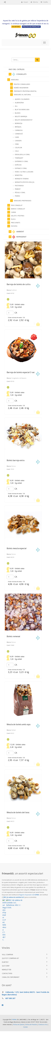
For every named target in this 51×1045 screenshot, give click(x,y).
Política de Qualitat (18, 1024)
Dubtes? (5, 962)
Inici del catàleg (16, 69)
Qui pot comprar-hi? (10, 958)
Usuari (25, 2)
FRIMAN (14, 1019)
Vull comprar (7, 954)
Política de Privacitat (31, 1024)
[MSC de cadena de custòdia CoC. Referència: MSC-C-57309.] (14, 904)
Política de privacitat (31, 27)
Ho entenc (16, 27)
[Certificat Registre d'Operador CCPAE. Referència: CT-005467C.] (4, 920)
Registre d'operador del (29, 895)
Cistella (45, 2)
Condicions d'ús (42, 1024)
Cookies (25, 1027)
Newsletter (6, 970)
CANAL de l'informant (10, 977)
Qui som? (6, 966)
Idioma (35, 2)
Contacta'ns (7, 973)
